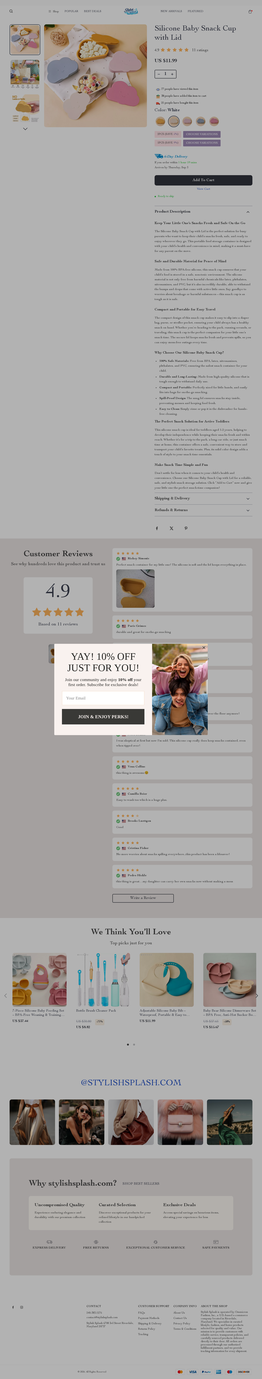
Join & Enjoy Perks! (103, 716)
